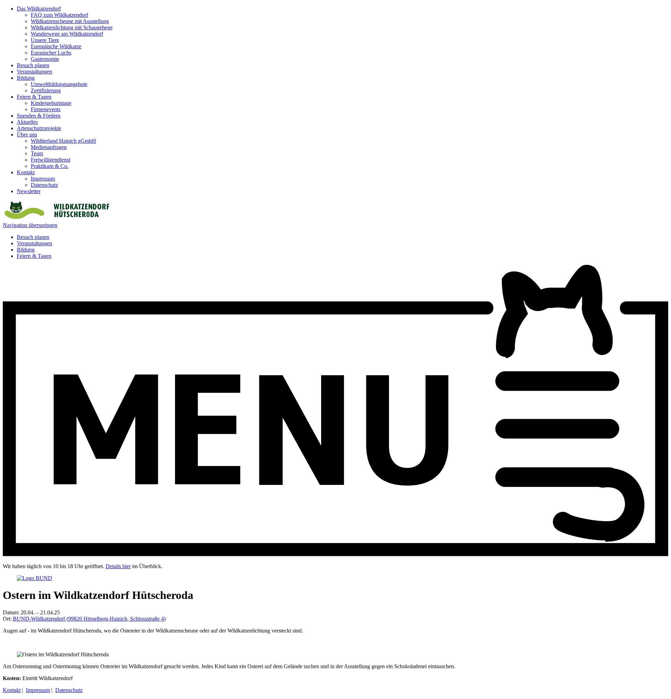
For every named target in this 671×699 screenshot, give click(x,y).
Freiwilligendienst (50, 160)
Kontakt (26, 172)
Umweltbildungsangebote (59, 84)
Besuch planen (33, 65)
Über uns (27, 134)
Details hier (118, 566)
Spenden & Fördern (38, 116)
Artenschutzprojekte (39, 128)
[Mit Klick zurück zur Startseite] (56, 219)
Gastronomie (45, 59)
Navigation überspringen (30, 225)
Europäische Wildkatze (56, 46)
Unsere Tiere (45, 40)
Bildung (26, 78)
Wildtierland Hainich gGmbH (63, 141)
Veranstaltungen (34, 72)
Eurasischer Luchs (51, 53)
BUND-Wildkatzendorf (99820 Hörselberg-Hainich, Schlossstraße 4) (89, 619)
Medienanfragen (49, 147)
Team (37, 153)
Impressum (43, 179)
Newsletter (29, 191)
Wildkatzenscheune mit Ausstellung (70, 21)
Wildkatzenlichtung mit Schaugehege (72, 27)
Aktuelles (27, 122)
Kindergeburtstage (51, 103)
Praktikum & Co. (49, 166)
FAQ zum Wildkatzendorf (59, 15)
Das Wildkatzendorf (39, 9)
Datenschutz (44, 185)
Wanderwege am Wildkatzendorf (67, 34)
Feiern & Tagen (34, 97)
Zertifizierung (46, 90)
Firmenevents (45, 109)
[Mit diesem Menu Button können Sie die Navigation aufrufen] (335, 554)
